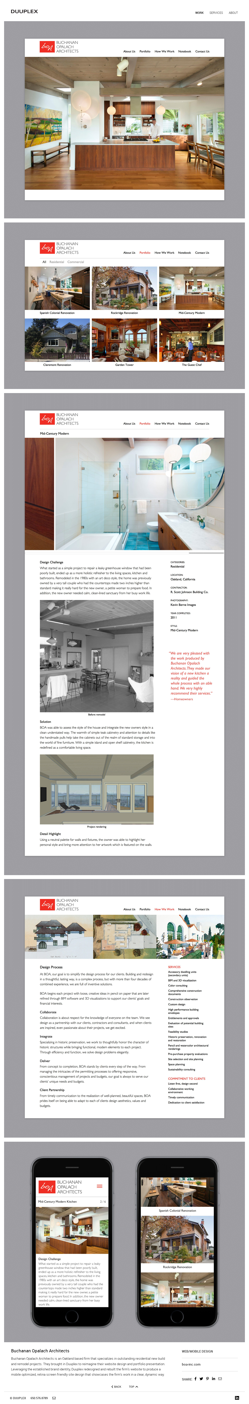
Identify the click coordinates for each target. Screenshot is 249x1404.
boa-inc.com (191, 1364)
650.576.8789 (39, 1398)
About (233, 13)
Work (199, 13)
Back (117, 1386)
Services (216, 13)
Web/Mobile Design (197, 1351)
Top (132, 1386)
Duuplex (24, 11)
